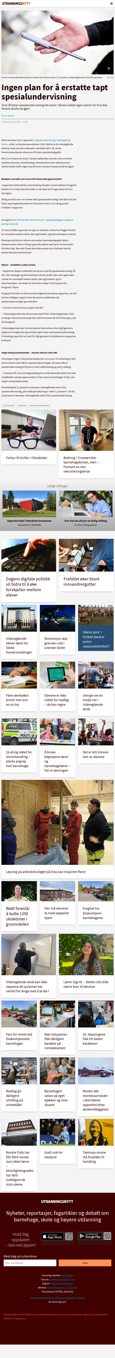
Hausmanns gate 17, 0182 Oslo (62, 1287)
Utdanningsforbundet (61, 1283)
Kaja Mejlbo (67, 1275)
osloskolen (9, 405)
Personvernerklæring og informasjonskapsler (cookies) (57, 1297)
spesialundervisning (39, 405)
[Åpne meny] (111, 3)
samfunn (22, 405)
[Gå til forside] (16, 3)
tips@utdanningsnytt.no (62, 1279)
